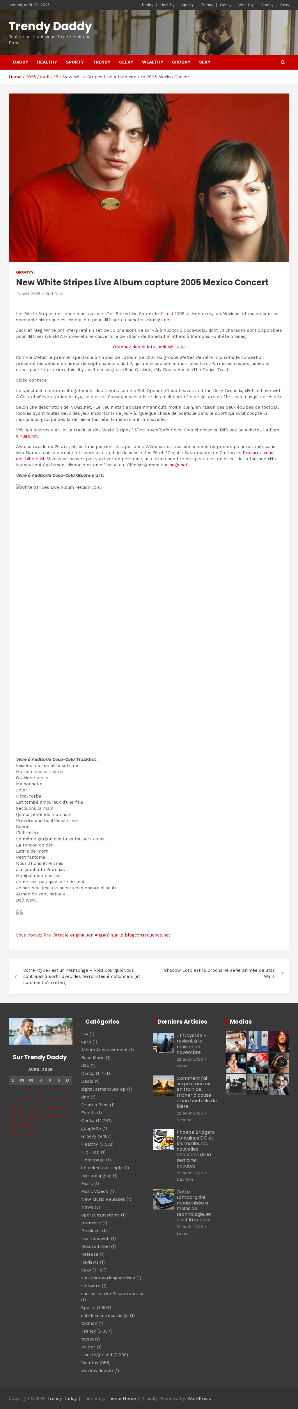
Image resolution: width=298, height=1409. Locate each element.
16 (31, 1107)
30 (31, 1125)
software (90, 1285)
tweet (87, 1339)
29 (22, 1125)
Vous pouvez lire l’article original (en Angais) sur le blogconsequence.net (93, 935)
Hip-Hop (90, 1152)
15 (22, 1107)
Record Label (95, 1246)
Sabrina (184, 1119)
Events (88, 1112)
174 (84, 1034)
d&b (85, 1065)
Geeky (226, 5)
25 (49, 1116)
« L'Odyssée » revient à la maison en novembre (191, 1044)
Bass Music (92, 1057)
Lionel (183, 1066)
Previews (91, 1230)
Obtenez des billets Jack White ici (149, 347)
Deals (87, 1081)
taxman (89, 1323)
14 (13, 1107)
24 (40, 1116)
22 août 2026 (190, 1059)
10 (40, 1098)
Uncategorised (96, 1354)
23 (31, 1116)
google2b (91, 1128)
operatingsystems (100, 1215)
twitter (88, 1347)
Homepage (93, 1160)
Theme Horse (121, 1398)
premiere (91, 1222)
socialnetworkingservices (108, 1278)
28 (13, 1125)
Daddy (147, 5)
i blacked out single (102, 1167)
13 (68, 1098)
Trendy (207, 5)
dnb (85, 1097)
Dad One (53, 293)
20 (67, 1107)
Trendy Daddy (50, 26)
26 (58, 1116)
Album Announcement (104, 1049)
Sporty (187, 5)
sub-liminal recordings (105, 1315)
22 (22, 1116)
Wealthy (246, 5)
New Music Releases (103, 1199)
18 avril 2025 (28, 293)
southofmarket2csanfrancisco (113, 1293)
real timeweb (95, 1238)
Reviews (90, 1262)
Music (87, 1183)
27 (67, 1116)
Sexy (284, 5)
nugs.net (162, 319)
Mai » (30, 1132)
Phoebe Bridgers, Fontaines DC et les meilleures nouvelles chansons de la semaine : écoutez (196, 1149)
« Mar (15, 1132)
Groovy (267, 5)
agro (86, 1042)
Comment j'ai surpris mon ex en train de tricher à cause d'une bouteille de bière (197, 1092)
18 (50, 1107)
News (87, 1207)
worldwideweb (97, 1370)
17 (40, 1107)
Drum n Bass (95, 1105)
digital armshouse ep (103, 1089)
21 (13, 1116)
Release (89, 1254)
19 (58, 1107)
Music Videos (94, 1191)
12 (59, 1098)
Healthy (167, 5)
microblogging (96, 1175)
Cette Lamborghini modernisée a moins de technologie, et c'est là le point (194, 1205)
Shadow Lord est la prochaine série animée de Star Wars (219, 973)
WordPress (199, 1398)
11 (50, 1098)
